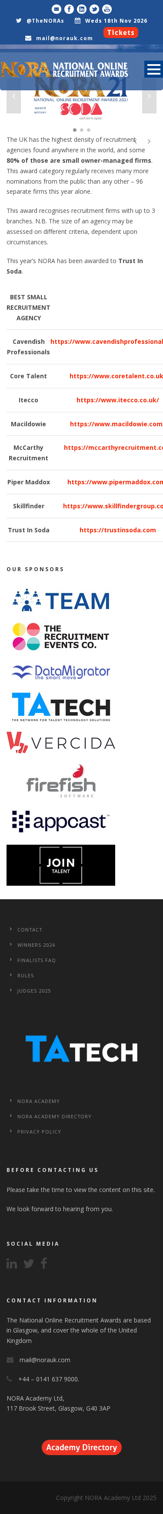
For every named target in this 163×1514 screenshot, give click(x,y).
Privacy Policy (39, 1131)
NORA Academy (38, 1101)
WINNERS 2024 (36, 945)
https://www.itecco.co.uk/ (118, 400)
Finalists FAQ (36, 960)
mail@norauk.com (64, 38)
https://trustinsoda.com (118, 530)
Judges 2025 (34, 990)
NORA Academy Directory (54, 1116)
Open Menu (153, 69)
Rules (25, 975)
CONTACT (29, 929)
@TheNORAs (45, 20)
